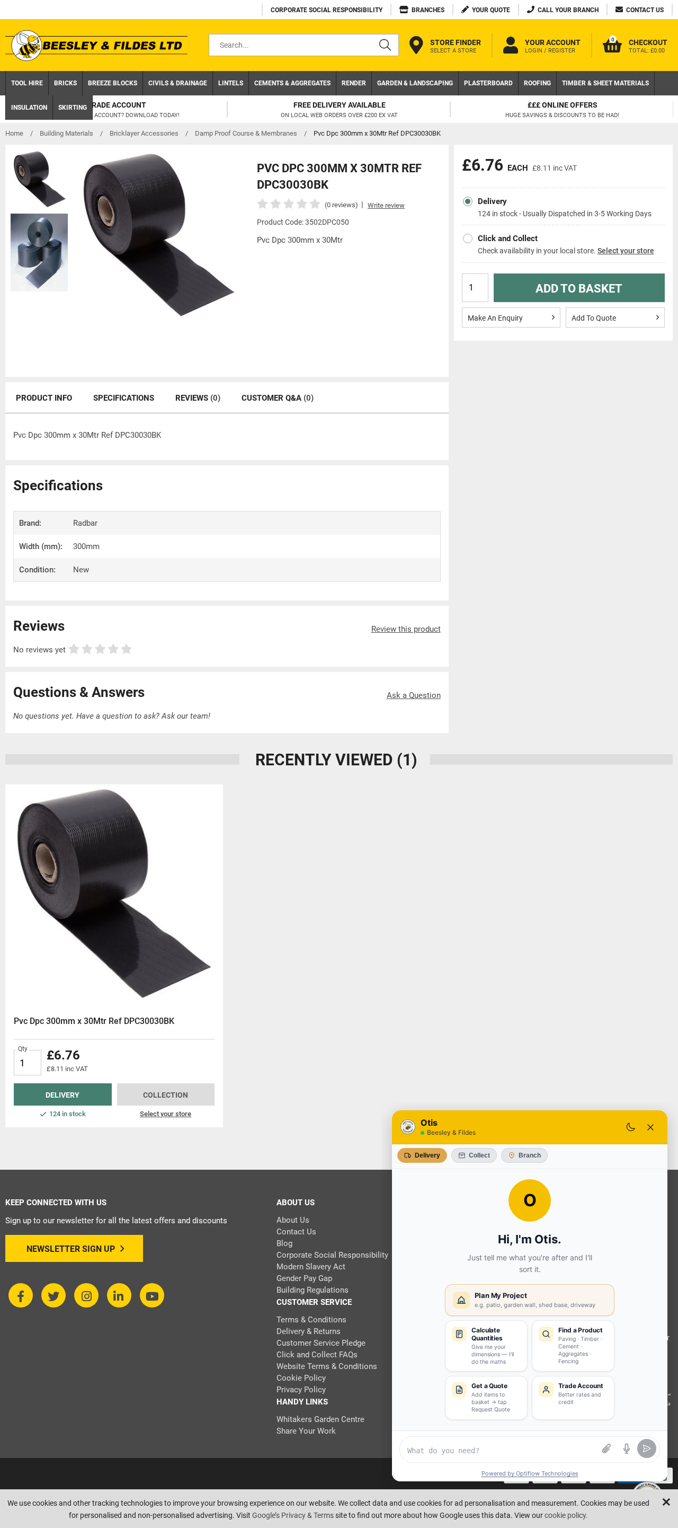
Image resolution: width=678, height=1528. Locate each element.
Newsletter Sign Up (70, 1249)
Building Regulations (312, 1290)
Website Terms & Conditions (326, 1366)
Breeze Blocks (112, 83)
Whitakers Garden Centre (320, 1419)
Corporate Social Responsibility (332, 1255)
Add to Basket (579, 288)
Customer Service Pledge (320, 1343)
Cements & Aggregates (292, 83)
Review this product (406, 629)
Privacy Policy (301, 1389)
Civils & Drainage (177, 83)
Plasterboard (488, 83)
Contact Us (296, 1231)
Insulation (29, 107)
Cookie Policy (301, 1378)
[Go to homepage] (96, 45)
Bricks (65, 83)
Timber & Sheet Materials (605, 83)
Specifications (123, 398)
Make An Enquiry (495, 318)
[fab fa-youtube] (152, 1295)
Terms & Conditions (311, 1319)
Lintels (230, 83)
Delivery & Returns (308, 1331)
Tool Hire (27, 83)
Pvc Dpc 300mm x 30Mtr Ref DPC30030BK (94, 1021)
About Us (292, 1220)
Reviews (197, 398)
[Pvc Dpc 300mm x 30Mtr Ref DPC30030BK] (114, 893)
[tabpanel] (114, 955)
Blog (284, 1243)
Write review (386, 205)
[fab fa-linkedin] (119, 1295)
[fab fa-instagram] (86, 1295)
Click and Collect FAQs (317, 1354)
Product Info (44, 398)
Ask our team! (186, 716)
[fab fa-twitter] (53, 1295)
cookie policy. (566, 1515)
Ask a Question (414, 695)
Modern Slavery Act (310, 1266)
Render (354, 83)
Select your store (625, 250)
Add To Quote (594, 318)
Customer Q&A (278, 398)
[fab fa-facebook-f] (20, 1295)
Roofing (537, 83)
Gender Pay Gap (304, 1278)
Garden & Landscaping (415, 83)
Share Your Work (306, 1431)
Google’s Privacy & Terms (293, 1515)
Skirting (72, 107)
